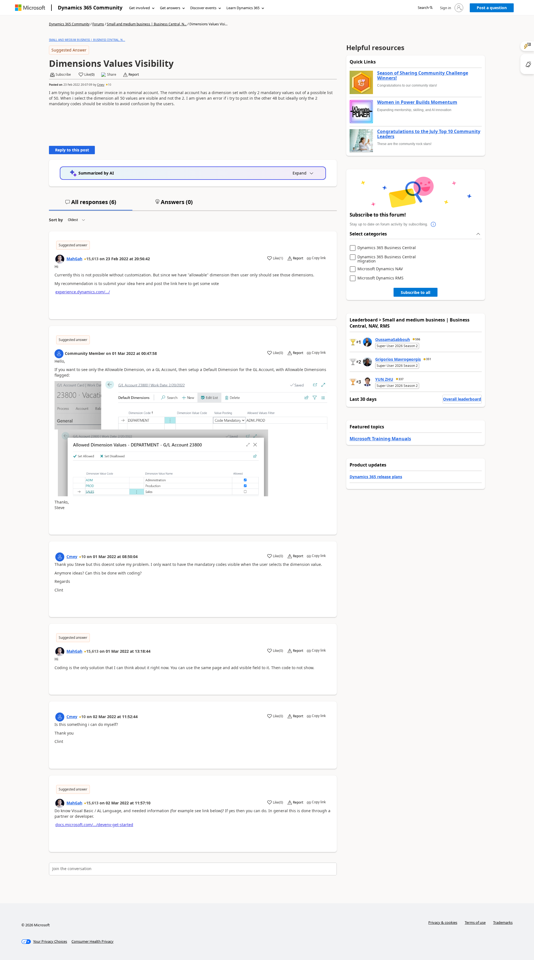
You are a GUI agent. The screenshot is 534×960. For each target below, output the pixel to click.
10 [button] (109, 85)
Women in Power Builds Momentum (417, 102)
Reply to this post (72, 150)
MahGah (74, 258)
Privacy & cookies (442, 922)
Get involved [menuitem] (139, 7)
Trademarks (503, 922)
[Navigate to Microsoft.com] (30, 7)
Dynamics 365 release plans (376, 476)
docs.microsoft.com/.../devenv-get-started (94, 824)
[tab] (90, 204)
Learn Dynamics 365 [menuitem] (242, 7)
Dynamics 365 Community (90, 7)
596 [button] (417, 339)
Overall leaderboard (462, 399)
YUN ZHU (384, 379)
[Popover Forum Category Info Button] (433, 224)
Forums (98, 24)
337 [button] (401, 379)
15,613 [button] (92, 258)
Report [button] (133, 74)
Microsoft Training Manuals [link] (380, 439)
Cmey (100, 85)
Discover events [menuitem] (203, 7)
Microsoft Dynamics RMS (380, 278)
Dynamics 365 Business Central (386, 247)
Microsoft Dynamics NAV (380, 269)
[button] (425, 8)
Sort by (56, 219)
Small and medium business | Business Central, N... (147, 24)
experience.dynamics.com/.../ (82, 291)
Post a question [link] (492, 7)
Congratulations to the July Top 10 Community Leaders (428, 134)
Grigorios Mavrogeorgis (398, 359)
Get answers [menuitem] (170, 7)
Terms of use (475, 922)
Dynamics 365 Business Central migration (386, 259)
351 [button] (428, 359)
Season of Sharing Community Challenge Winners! (422, 75)
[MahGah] (59, 259)
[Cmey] (59, 557)
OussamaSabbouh (392, 339)
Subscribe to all (415, 292)
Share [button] (111, 74)
